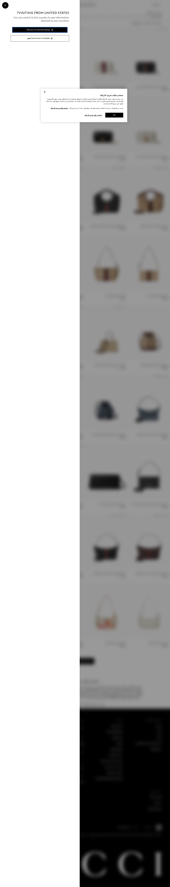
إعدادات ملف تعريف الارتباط (93, 115)
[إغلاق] (45, 92)
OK (114, 115)
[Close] (5, 5)
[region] (84, 105)
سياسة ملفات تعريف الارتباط (59, 108)
